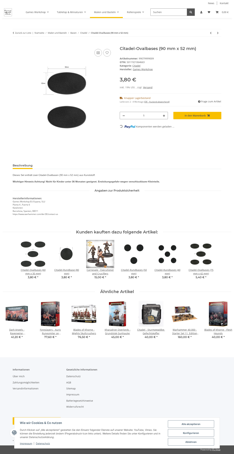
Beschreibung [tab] (23, 165)
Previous (8, 322)
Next (226, 322)
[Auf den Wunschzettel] (107, 53)
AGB (68, 382)
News (211, 3)
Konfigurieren (191, 432)
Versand (147, 87)
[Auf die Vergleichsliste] (98, 53)
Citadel (136, 65)
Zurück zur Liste (23, 32)
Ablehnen (191, 441)
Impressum (26, 443)
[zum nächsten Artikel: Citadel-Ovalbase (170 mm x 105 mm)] (217, 33)
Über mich (19, 376)
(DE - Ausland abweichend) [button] (157, 101)
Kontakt (224, 3)
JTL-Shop (216, 449)
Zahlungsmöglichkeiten (26, 382)
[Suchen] (191, 12)
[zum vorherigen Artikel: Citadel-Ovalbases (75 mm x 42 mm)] (210, 33)
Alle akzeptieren (191, 424)
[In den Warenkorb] (15, 44)
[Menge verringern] (123, 115)
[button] (201, 12)
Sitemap (71, 388)
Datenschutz (43, 443)
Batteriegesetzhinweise (79, 400)
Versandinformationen (26, 388)
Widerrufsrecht (75, 406)
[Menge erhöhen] (164, 115)
